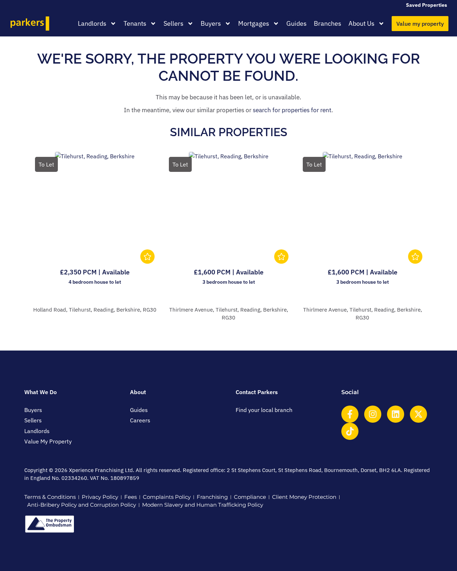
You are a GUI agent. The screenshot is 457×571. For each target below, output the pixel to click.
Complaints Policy (167, 496)
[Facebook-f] (349, 414)
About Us (361, 23)
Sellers (174, 23)
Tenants (135, 23)
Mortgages (253, 23)
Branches (327, 23)
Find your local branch (264, 409)
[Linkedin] (395, 414)
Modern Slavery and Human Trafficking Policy (202, 504)
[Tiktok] (349, 431)
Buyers (211, 23)
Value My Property (48, 441)
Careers (140, 420)
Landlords (92, 23)
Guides (296, 23)
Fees (130, 496)
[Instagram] (372, 414)
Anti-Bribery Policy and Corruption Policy (81, 504)
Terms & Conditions (50, 496)
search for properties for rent (292, 110)
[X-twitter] (418, 414)
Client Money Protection (304, 496)
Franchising (212, 496)
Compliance (250, 496)
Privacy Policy (100, 496)
